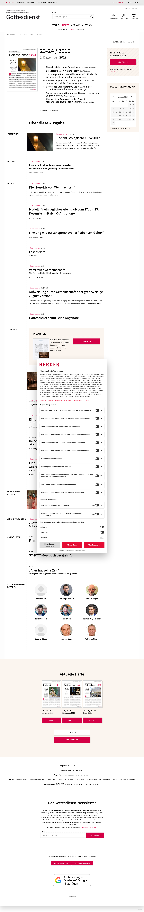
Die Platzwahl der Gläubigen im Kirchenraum (68, 88)
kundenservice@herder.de (75, 784)
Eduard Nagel (81, 90)
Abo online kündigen (92, 784)
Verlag (129, 3)
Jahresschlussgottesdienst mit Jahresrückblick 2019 (70, 82)
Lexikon (88, 25)
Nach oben (72, 896)
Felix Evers (86, 71)
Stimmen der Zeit (51, 780)
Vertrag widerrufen (61, 863)
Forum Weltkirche (91, 780)
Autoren (55, 111)
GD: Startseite (11, 34)
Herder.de (10, 3)
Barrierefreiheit (82, 856)
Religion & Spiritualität (47, 3)
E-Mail (42, 831)
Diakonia (115, 780)
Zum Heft (51, 720)
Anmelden (113, 72)
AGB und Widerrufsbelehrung (57, 856)
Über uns (127, 9)
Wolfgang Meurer (77, 83)
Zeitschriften (117, 3)
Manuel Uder (90, 102)
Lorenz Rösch (70, 96)
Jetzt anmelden (95, 835)
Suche (54, 13)
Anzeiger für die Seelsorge (76, 780)
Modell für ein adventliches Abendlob (72, 76)
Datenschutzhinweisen (89, 827)
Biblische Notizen (104, 780)
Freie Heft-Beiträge (68, 775)
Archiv (72, 29)
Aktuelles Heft (62, 29)
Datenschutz (72, 856)
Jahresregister (81, 29)
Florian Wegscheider (89, 67)
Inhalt (44, 111)
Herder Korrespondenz (37, 780)
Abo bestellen (72, 740)
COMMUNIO (62, 780)
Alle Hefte (72, 733)
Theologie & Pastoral (26, 3)
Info (136, 3)
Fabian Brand (81, 77)
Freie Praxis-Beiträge (82, 775)
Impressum (92, 856)
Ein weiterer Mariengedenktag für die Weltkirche (68, 100)
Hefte (65, 25)
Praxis (76, 25)
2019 (31, 34)
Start (55, 25)
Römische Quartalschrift (127, 780)
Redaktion (135, 9)
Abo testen (123, 62)
